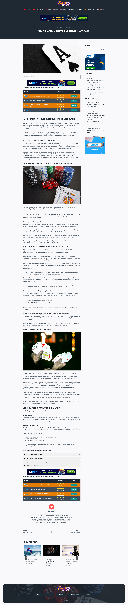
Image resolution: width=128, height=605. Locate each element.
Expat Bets (60, 34)
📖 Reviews (96, 9)
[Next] (77, 558)
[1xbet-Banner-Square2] (95, 62)
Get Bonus (74, 96)
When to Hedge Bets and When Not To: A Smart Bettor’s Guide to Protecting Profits (96, 89)
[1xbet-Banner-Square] (95, 145)
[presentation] (32, 550)
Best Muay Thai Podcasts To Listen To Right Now (71, 561)
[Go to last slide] (26, 558)
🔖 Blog (102, 9)
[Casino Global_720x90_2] (64, 18)
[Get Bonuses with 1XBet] (51, 85)
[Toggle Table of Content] (77, 77)
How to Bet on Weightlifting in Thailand (50, 561)
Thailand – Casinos (75, 531)
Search (102, 49)
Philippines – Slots (27, 531)
